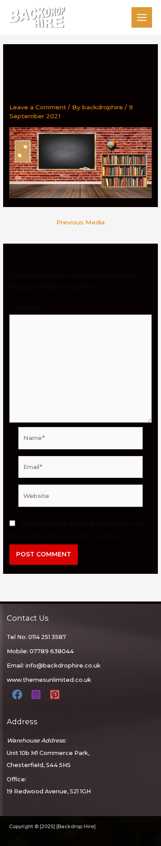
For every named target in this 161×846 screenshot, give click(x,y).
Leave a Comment (37, 107)
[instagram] (37, 694)
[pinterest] (56, 694)
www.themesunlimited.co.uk (49, 679)
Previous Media (80, 223)
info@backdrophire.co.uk (63, 665)
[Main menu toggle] (142, 17)
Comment (27, 308)
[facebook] (18, 694)
